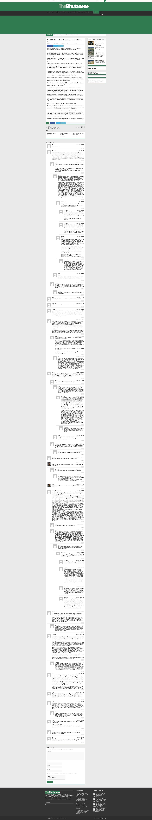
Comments (99, 39)
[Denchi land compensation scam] (91, 49)
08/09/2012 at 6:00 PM (80, 273)
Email (48, 765)
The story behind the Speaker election (59, 34)
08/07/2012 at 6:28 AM (80, 210)
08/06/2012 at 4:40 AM (80, 309)
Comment (49, 751)
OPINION (101, 12)
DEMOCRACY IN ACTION (66, 12)
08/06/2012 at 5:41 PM (80, 469)
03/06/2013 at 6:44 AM (80, 737)
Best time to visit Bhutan (98, 81)
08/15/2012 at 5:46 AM (80, 567)
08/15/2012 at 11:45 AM (80, 427)
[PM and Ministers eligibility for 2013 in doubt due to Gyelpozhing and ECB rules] (91, 62)
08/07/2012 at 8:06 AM (80, 236)
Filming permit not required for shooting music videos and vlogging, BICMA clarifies (82, 811)
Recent (94, 39)
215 (100, 49)
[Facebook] (96, 1)
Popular (90, 39)
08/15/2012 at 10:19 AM (80, 597)
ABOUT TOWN (80, 12)
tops (53, 297)
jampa (53, 372)
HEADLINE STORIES (50, 12)
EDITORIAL (96, 12)
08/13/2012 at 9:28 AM (80, 662)
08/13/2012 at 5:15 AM (80, 396)
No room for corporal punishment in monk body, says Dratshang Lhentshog (82, 799)
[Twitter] (97, 1)
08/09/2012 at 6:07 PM (80, 451)
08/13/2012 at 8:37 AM (80, 673)
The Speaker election (51, 133)
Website (48, 769)
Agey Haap (63, 396)
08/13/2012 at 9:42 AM (80, 552)
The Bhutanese (50, 43)
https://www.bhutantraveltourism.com (94, 73)
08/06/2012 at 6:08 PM (80, 490)
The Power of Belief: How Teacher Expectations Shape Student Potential (82, 794)
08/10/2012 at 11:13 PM (80, 634)
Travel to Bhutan (96, 82)
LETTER (101, 14)
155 (93, 58)
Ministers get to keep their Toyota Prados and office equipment (99, 43)
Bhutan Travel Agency (92, 80)
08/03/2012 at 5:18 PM (80, 144)
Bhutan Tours (98, 80)
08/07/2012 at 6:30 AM (80, 223)
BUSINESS (74, 12)
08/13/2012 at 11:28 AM (80, 560)
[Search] (105, 1)
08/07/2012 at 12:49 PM (80, 625)
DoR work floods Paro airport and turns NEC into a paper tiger (54, 127)
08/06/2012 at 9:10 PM (80, 201)
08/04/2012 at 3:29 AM (80, 175)
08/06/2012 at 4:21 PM (80, 484)
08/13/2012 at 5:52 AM (80, 545)
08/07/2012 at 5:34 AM (80, 380)
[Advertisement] (76, 25)
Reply (82, 148)
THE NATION (58, 12)
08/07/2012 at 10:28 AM (80, 386)
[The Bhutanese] (76, 6)
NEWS (92, 12)
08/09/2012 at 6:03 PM (80, 435)
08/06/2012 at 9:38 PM (80, 611)
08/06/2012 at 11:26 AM (80, 319)
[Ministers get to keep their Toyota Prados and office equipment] (91, 43)
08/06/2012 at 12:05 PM (80, 372)
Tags (103, 39)
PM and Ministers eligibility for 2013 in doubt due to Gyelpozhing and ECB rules (100, 61)
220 (100, 45)
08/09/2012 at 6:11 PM (80, 474)
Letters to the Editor (79, 127)
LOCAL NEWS (86, 12)
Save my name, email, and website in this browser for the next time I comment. (62, 773)
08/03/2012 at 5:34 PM (80, 150)
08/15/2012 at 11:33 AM (80, 711)
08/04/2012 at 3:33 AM (80, 297)
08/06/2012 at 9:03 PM (80, 336)
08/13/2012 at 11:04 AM (80, 692)
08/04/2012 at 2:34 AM (80, 162)
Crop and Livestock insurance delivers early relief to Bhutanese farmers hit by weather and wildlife (82, 805)
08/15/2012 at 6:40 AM (80, 720)
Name (48, 761)
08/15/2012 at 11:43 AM (80, 356)
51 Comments (69, 43)
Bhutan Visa (90, 82)
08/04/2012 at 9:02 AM (80, 303)
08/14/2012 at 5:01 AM (80, 701)
